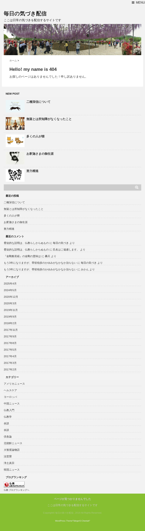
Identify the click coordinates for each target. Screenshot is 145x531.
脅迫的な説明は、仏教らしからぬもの (26, 242)
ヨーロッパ (10, 396)
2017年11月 (11, 329)
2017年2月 (10, 369)
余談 (6, 423)
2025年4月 (10, 283)
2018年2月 (10, 323)
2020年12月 (11, 296)
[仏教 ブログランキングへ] (14, 484)
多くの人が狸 (35, 136)
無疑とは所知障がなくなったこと (49, 119)
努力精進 (32, 170)
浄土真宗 (9, 463)
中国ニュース (12, 403)
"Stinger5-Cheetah (80, 521)
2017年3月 (10, 362)
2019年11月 (11, 309)
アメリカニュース (14, 383)
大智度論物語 (12, 449)
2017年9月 (10, 336)
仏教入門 (9, 410)
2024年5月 (10, 290)
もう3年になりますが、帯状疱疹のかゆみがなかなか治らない (40, 262)
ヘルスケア (10, 390)
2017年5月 (10, 349)
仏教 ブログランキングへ (16, 490)
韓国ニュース (12, 469)
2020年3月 (10, 303)
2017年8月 (10, 343)
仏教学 (8, 416)
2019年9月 (10, 316)
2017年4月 (10, 356)
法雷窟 (8, 456)
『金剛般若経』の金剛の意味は (22, 256)
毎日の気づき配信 (25, 13)
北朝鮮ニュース (13, 443)
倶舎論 (8, 436)
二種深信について (38, 101)
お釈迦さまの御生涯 (40, 153)
